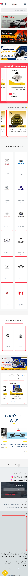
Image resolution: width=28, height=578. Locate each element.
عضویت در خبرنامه (10, 494)
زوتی (7, 279)
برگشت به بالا (12, 465)
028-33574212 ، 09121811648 (11, 504)
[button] (3, 4)
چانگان (22, 226)
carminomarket (20, 477)
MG (8, 305)
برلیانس (8, 226)
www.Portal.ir (10, 575)
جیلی (21, 174)
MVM (7, 174)
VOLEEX (8, 252)
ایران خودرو (7, 346)
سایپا (20, 346)
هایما (21, 279)
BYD (22, 305)
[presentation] (26, 79)
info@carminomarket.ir (13, 507)
